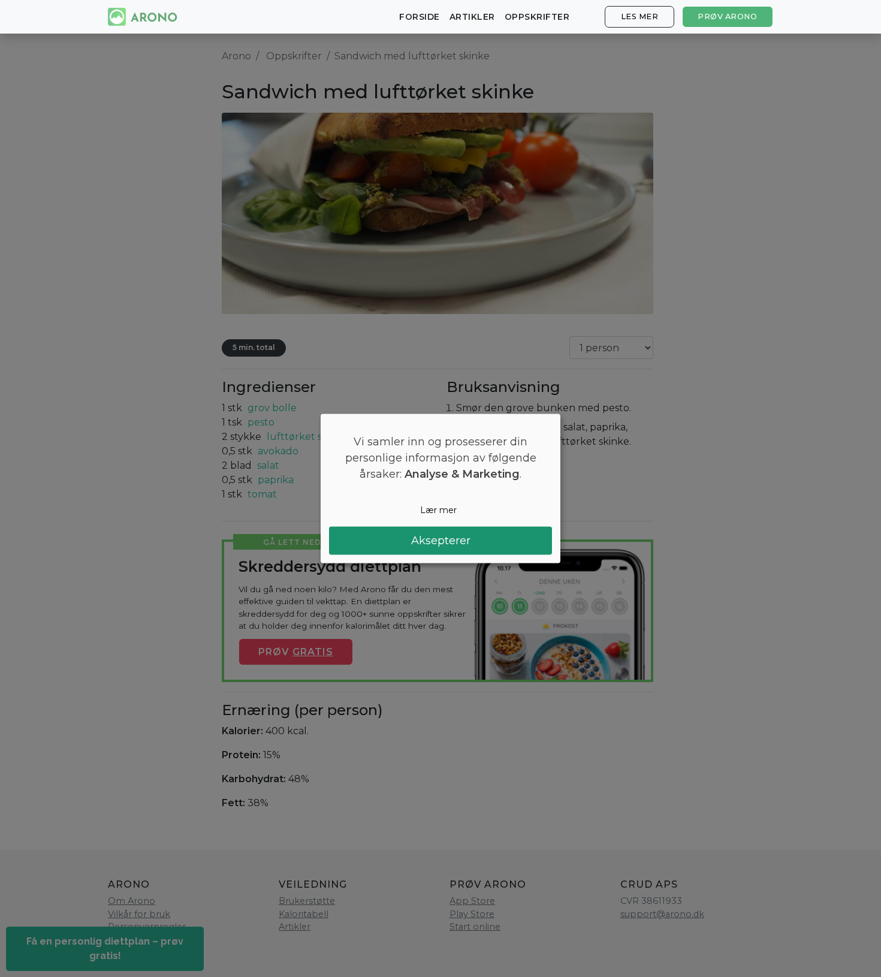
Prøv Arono (727, 16)
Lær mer (438, 510)
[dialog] (440, 488)
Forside (419, 17)
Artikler (472, 17)
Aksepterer (440, 540)
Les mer (640, 16)
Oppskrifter (537, 17)
